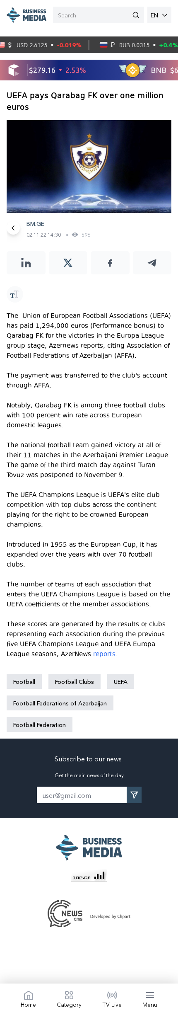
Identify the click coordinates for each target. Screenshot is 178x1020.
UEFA (120, 681)
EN (154, 15)
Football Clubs (74, 681)
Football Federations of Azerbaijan (60, 703)
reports (104, 654)
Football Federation (39, 724)
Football (24, 681)
